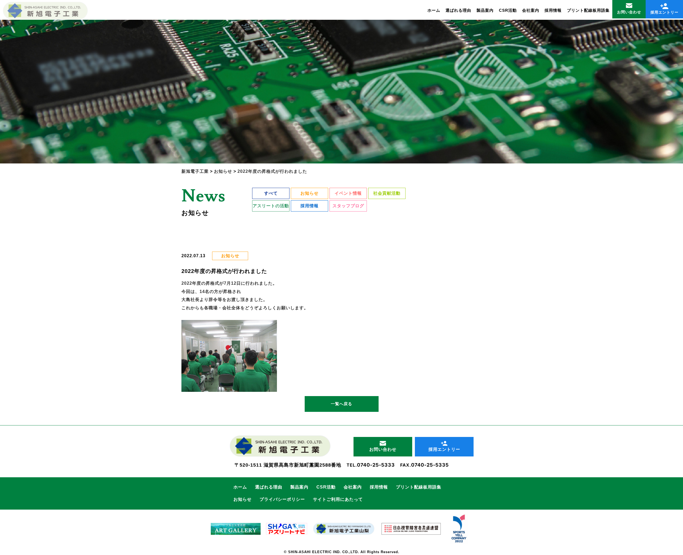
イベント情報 (348, 193)
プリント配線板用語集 (588, 10)
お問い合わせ (629, 12)
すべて (271, 193)
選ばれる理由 (458, 10)
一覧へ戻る (341, 403)
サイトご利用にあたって (338, 499)
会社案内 (530, 10)
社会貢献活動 (386, 193)
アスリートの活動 (271, 206)
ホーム (433, 10)
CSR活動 (508, 10)
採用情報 (553, 10)
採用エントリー (664, 12)
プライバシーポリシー (282, 499)
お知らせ (309, 193)
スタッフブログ (348, 206)
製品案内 (485, 10)
